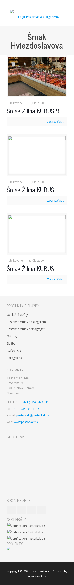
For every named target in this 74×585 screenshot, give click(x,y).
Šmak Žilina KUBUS (30, 189)
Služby (11, 343)
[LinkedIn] (40, 4)
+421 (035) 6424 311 (35, 402)
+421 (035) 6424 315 (26, 409)
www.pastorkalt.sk (26, 422)
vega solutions (37, 576)
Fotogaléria (14, 358)
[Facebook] (29, 4)
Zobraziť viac (55, 122)
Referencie (14, 351)
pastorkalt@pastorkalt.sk (32, 415)
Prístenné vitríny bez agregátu (26, 329)
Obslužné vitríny (17, 315)
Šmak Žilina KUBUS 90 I (36, 110)
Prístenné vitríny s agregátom (26, 322)
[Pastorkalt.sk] (37, 16)
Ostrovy (12, 336)
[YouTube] (34, 4)
